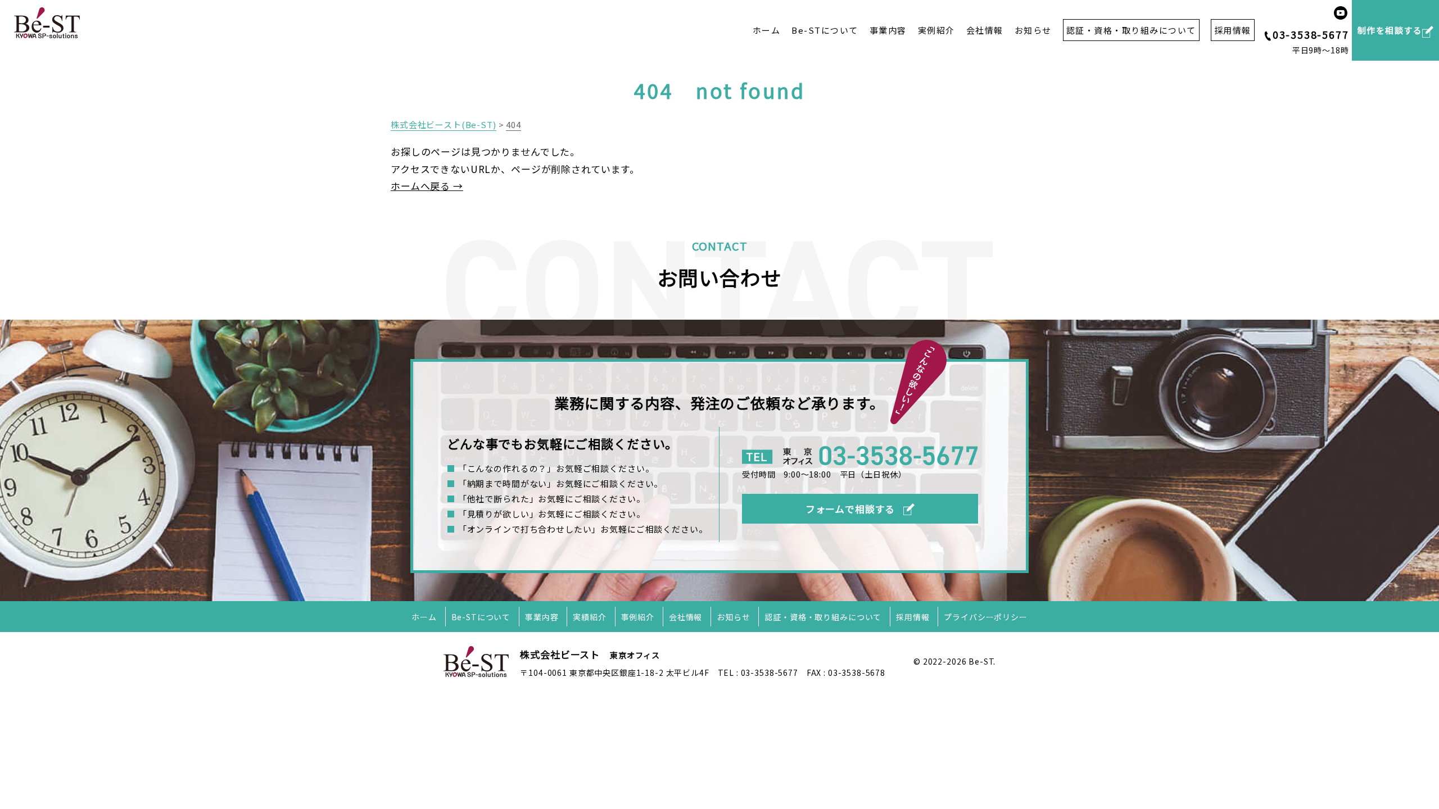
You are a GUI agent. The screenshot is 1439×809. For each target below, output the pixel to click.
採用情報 (912, 616)
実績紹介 (589, 616)
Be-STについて (824, 30)
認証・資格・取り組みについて (822, 616)
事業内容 (888, 30)
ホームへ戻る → (427, 186)
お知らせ (1033, 30)
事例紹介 (637, 616)
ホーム (767, 30)
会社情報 (984, 30)
